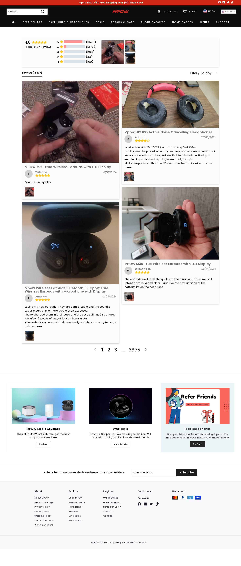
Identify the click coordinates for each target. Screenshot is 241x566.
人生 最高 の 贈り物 (44, 524)
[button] (70, 121)
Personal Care (122, 22)
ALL (13, 22)
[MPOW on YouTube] (145, 504)
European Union (112, 506)
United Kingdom (112, 502)
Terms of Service (43, 520)
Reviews (73, 511)
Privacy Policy (42, 506)
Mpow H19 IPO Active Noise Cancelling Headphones (168, 132)
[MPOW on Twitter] (151, 504)
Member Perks (77, 502)
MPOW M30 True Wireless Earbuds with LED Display (68, 167)
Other (205, 22)
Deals (100, 22)
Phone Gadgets (153, 22)
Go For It (197, 444)
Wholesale (75, 515)
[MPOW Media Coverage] (43, 406)
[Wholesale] (120, 406)
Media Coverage (43, 502)
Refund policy (42, 511)
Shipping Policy (42, 515)
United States (110, 497)
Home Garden (182, 22)
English (228, 11)
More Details (120, 444)
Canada (107, 515)
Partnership (75, 506)
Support (223, 22)
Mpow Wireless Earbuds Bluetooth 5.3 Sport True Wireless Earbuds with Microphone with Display (66, 290)
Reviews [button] (32, 72)
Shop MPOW (75, 497)
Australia (108, 511)
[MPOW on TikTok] (157, 504)
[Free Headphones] (198, 406)
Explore (43, 444)
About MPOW (41, 497)
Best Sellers (32, 22)
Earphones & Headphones (69, 22)
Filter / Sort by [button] (200, 73)
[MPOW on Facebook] (139, 504)
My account (75, 520)
